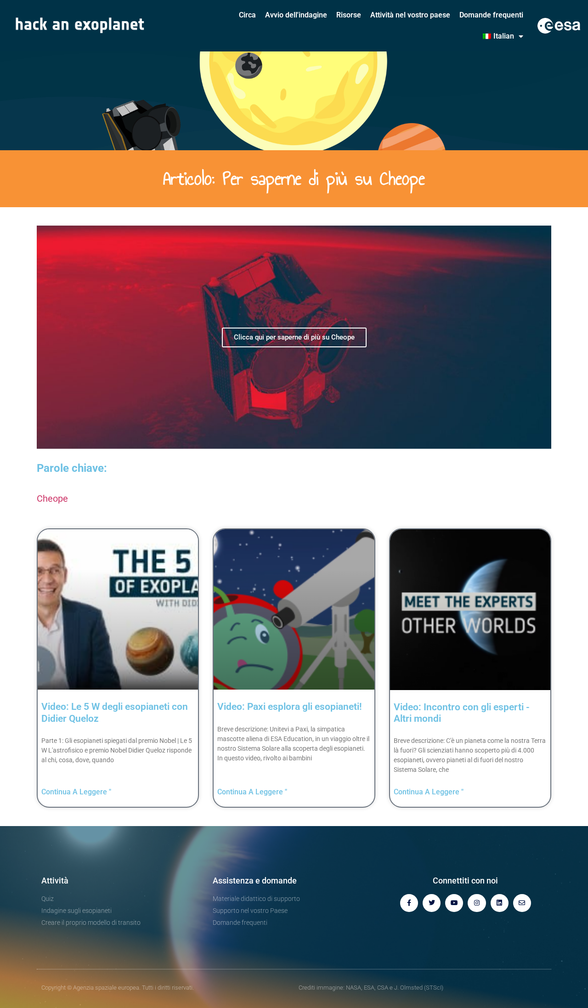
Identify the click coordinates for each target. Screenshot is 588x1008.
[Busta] (522, 903)
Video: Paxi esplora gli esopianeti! (289, 706)
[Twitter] (432, 903)
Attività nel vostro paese (410, 15)
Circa (247, 15)
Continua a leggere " (76, 791)
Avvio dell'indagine (296, 15)
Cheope (52, 498)
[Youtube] (454, 903)
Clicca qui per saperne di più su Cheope (294, 337)
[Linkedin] (500, 903)
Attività (54, 880)
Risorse (348, 15)
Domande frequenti (491, 15)
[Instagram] (477, 903)
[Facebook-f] (409, 903)
